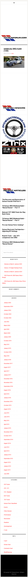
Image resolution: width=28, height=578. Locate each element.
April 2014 (6, 451)
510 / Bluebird (7, 492)
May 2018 (6, 356)
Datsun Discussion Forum (14, 38)
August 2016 (7, 390)
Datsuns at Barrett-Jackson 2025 (13, 264)
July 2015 (6, 413)
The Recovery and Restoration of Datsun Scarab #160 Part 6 (13, 200)
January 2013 (7, 466)
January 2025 (7, 302)
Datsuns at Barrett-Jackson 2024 (13, 271)
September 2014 (8, 439)
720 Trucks (7, 499)
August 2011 (7, 470)
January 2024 (7, 310)
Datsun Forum (15, 572)
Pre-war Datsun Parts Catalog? (13, 225)
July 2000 (6, 473)
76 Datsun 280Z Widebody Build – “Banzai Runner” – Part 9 (13, 219)
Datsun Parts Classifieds (10, 503)
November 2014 (8, 432)
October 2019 (7, 340)
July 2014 (6, 447)
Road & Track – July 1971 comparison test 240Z (11, 236)
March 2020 (7, 333)
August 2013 (7, 462)
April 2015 (6, 424)
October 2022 (7, 318)
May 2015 (6, 420)
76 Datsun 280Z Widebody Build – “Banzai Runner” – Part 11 (13, 207)
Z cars (5, 530)
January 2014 (7, 454)
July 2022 (6, 321)
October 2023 (7, 314)
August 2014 (7, 443)
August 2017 (7, 367)
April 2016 (6, 394)
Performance (7, 515)
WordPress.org (8, 552)
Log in (5, 540)
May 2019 (6, 344)
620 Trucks (7, 496)
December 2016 (8, 378)
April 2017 (6, 371)
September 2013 (8, 458)
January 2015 (7, 428)
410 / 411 (6, 488)
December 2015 (8, 401)
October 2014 (7, 435)
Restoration (7, 518)
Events (6, 507)
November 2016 (8, 382)
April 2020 (6, 329)
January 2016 (7, 397)
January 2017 (7, 375)
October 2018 (7, 352)
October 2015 (7, 405)
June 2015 (6, 416)
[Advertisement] (14, 19)
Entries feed (7, 544)
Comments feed (8, 548)
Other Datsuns (8, 511)
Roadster (6, 522)
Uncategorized (8, 526)
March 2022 (7, 325)
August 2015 (7, 409)
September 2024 (8, 306)
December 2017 (8, 363)
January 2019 (7, 348)
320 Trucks (7, 484)
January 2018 (7, 359)
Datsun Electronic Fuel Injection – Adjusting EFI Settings (13, 230)
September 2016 (8, 386)
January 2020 (7, 337)
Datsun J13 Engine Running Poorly (13, 268)
